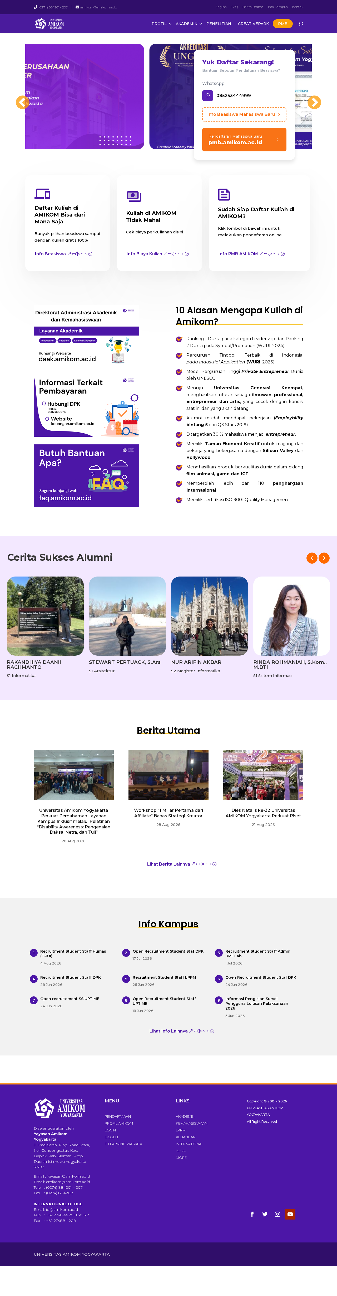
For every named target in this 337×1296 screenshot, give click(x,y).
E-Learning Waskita (123, 1144)
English (221, 7)
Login (110, 1130)
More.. (182, 1157)
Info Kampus (278, 7)
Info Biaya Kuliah (144, 253)
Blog (181, 1151)
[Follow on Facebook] (252, 1214)
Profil (159, 23)
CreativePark (253, 23)
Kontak (297, 7)
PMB (283, 23)
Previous (17, 97)
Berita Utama (252, 7)
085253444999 (233, 95)
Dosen (111, 1137)
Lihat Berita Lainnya (168, 864)
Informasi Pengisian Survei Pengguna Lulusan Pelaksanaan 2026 (256, 1003)
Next (309, 97)
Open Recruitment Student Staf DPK (168, 951)
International (189, 1144)
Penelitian (218, 23)
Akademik (186, 23)
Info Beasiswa (50, 253)
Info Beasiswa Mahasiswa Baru (241, 114)
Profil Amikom (119, 1123)
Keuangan (186, 1137)
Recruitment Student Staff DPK (70, 977)
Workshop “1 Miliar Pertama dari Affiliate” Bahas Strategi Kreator (168, 813)
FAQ (234, 7)
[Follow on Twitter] (265, 1214)
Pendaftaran (118, 1116)
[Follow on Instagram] (277, 1214)
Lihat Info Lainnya (169, 1031)
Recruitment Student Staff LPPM (164, 977)
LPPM (181, 1130)
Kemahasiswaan (191, 1123)
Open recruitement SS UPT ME (69, 998)
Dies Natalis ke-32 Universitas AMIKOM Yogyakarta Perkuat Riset (263, 813)
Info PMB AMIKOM (238, 253)
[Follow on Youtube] (290, 1214)
